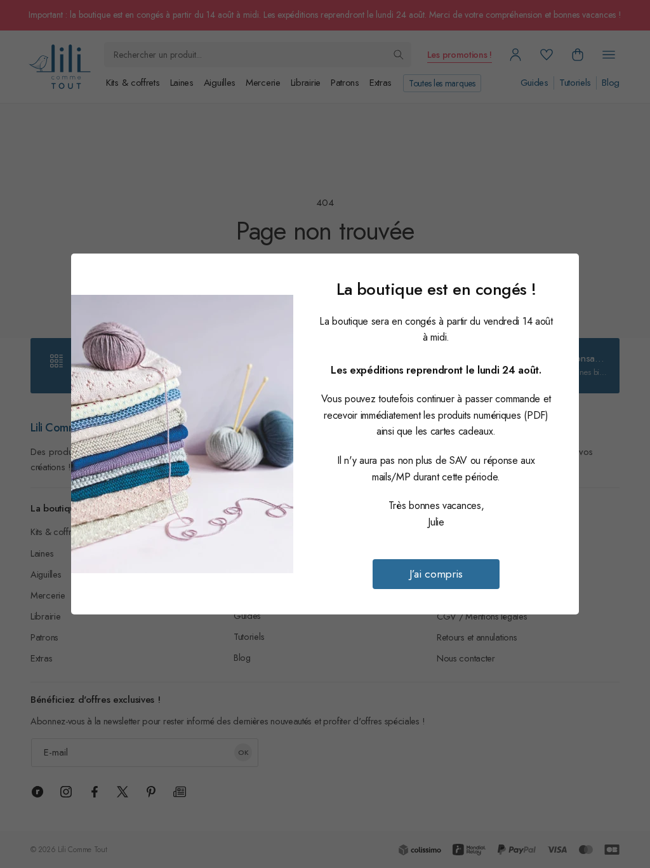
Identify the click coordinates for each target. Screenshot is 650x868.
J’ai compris (436, 573)
